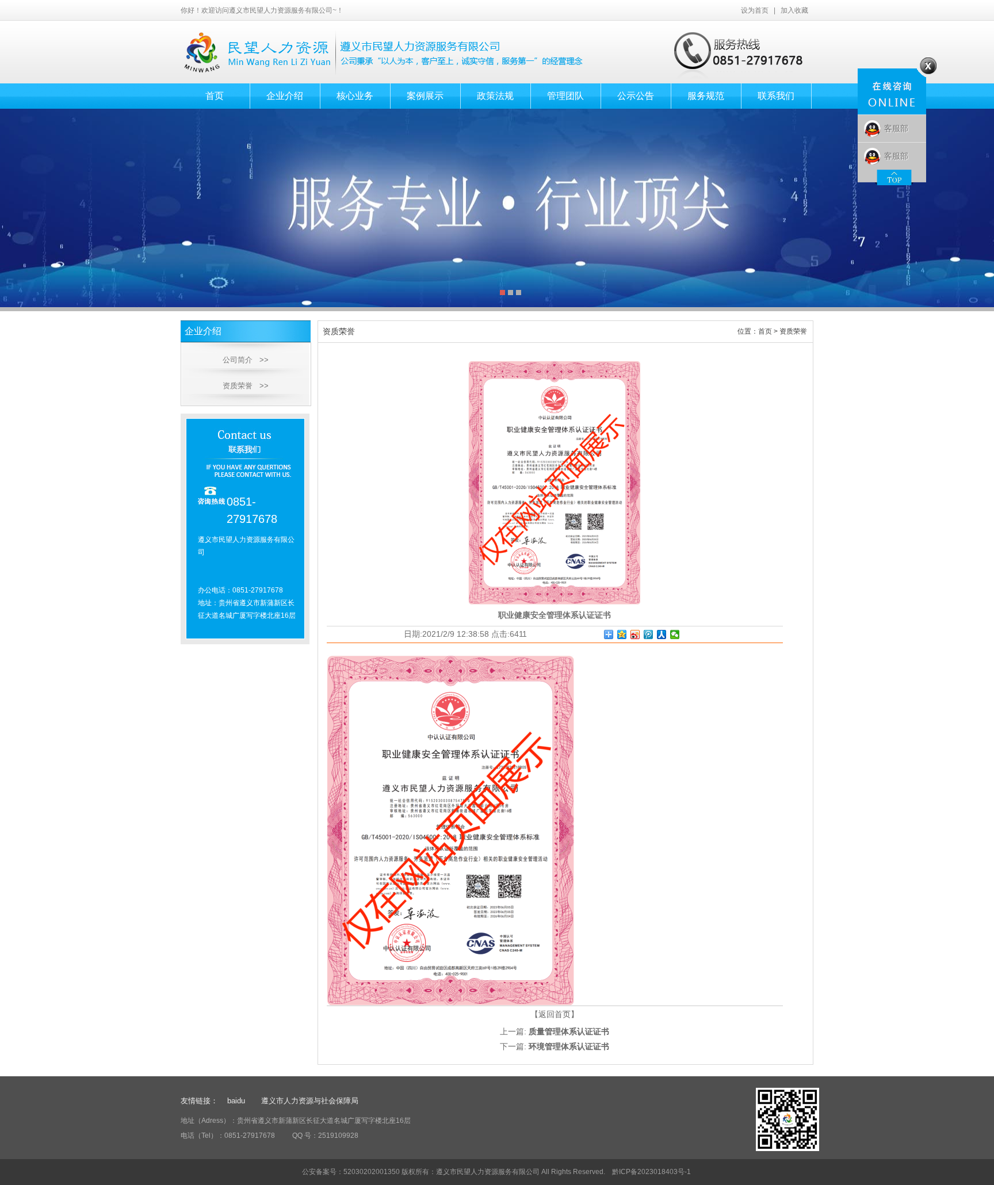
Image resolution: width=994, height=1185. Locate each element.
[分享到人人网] (662, 634)
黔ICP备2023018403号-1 (650, 1172)
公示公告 (635, 96)
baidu (237, 1100)
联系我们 (776, 96)
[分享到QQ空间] (622, 634)
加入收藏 (794, 10)
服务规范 (705, 96)
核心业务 (355, 96)
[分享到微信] (675, 634)
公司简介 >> (246, 360)
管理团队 (565, 96)
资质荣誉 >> (246, 385)
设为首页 (755, 10)
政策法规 (495, 96)
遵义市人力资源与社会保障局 (309, 1100)
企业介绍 (284, 96)
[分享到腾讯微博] (648, 634)
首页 (214, 96)
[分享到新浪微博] (635, 634)
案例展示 (425, 96)
